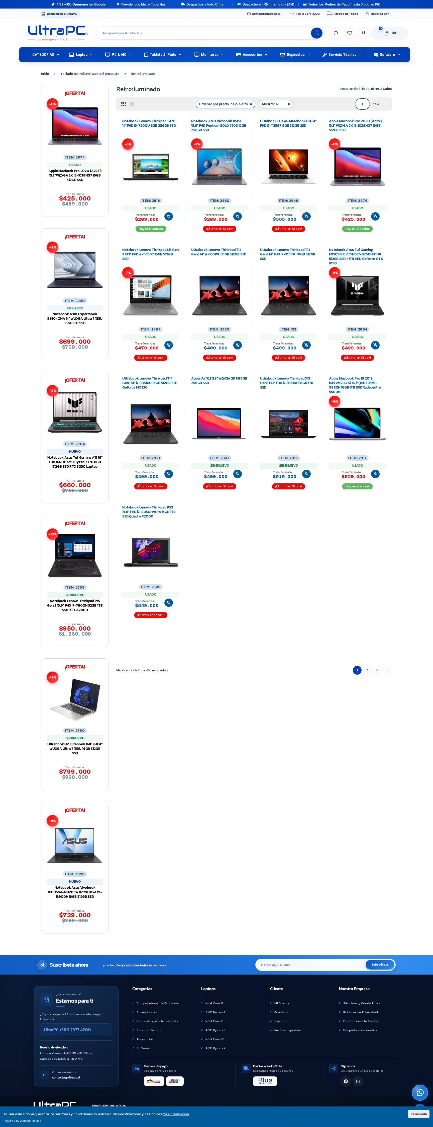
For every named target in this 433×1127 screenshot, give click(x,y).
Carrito (279, 1021)
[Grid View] (123, 104)
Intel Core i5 (214, 1021)
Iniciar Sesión (380, 14)
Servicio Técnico (343, 55)
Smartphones (147, 1012)
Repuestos (296, 55)
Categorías (43, 55)
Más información (176, 1114)
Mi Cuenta (281, 1003)
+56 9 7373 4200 (308, 14)
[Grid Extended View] (132, 104)
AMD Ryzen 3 (215, 1012)
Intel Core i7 (214, 1039)
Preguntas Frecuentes (360, 1030)
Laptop (81, 55)
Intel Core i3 (214, 1003)
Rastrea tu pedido (287, 1030)
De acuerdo (419, 1113)
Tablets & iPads (163, 55)
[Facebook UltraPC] (346, 1081)
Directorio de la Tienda (360, 1021)
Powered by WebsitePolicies (22, 1120)
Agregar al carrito (166, 216)
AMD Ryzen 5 (215, 1030)
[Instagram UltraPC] (358, 1081)
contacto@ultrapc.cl (266, 14)
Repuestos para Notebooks (157, 1021)
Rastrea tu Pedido (346, 14)
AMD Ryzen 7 (215, 1048)
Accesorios (252, 55)
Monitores (210, 55)
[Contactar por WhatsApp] (420, 1093)
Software (387, 55)
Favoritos (281, 1012)
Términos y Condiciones (361, 1003)
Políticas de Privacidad (360, 1012)
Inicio (45, 73)
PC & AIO (119, 55)
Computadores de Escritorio (158, 1003)
